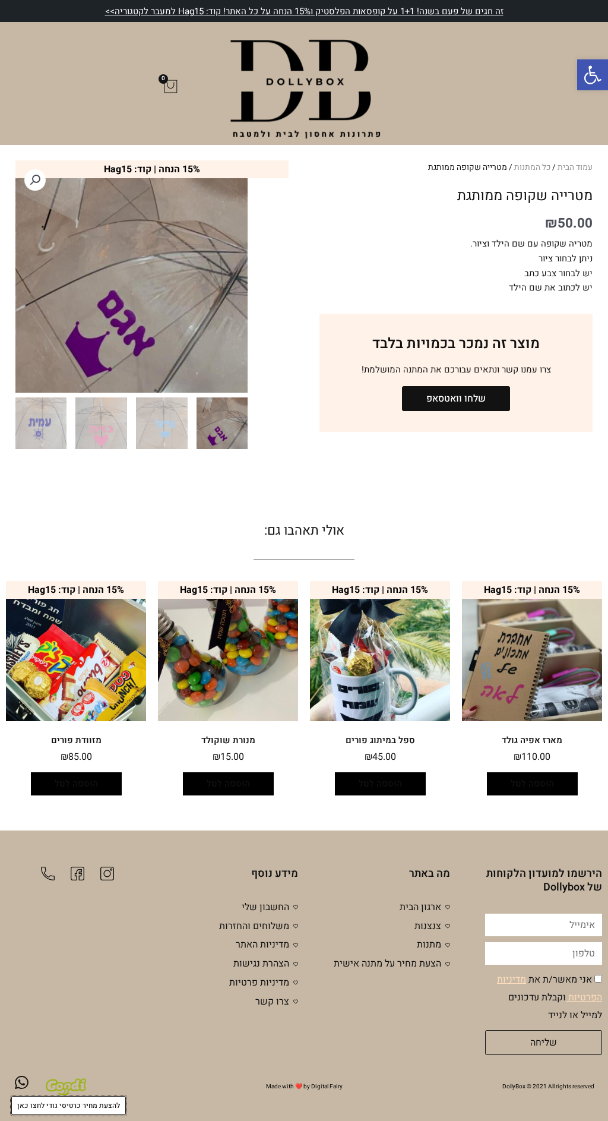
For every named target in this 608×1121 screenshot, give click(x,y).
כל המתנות (532, 167)
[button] (592, 74)
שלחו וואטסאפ (456, 398)
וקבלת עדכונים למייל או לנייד (549, 997)
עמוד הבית (575, 167)
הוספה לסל (532, 783)
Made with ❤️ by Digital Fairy (304, 1086)
